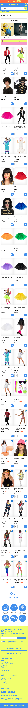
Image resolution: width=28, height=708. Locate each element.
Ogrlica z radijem (5, 488)
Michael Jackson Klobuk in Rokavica (20, 96)
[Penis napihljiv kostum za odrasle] (20, 146)
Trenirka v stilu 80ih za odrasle (6, 157)
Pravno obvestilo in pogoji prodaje (9, 675)
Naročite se (21, 638)
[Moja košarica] (26, 4)
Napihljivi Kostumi (7, 37)
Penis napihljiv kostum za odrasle (20, 157)
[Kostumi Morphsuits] (20, 30)
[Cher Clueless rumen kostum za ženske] (20, 478)
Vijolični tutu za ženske (6, 277)
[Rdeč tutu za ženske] (20, 176)
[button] (26, 31)
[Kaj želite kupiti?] (2, 5)
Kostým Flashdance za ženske (19, 368)
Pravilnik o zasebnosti (6, 677)
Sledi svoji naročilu (15, 653)
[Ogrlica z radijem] (7, 478)
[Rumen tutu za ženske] (20, 296)
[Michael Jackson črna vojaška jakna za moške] (20, 115)
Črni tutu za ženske (19, 277)
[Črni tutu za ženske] (20, 266)
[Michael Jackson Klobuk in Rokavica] (20, 85)
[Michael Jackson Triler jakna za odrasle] (7, 417)
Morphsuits (20, 37)
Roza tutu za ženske (5, 126)
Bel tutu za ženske (5, 337)
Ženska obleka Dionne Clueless (19, 519)
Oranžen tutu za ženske (6, 247)
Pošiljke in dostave (5, 665)
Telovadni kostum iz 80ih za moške (20, 429)
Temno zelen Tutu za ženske (19, 247)
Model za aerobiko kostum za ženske (20, 580)
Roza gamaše (17, 337)
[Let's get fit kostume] (7, 568)
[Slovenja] (2, 692)
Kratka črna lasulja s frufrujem (6, 187)
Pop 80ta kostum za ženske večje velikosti (6, 308)
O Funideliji (4, 684)
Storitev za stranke (14, 648)
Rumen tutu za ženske (19, 307)
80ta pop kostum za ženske (19, 66)
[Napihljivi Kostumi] (7, 30)
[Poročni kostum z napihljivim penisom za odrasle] (7, 447)
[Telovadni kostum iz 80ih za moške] (20, 417)
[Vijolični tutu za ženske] (7, 266)
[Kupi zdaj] (12, 73)
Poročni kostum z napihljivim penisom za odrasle (6, 459)
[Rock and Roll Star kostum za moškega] (7, 538)
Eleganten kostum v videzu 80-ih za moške (19, 549)
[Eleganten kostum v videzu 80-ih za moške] (20, 538)
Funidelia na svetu (5, 674)
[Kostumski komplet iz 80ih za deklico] (20, 387)
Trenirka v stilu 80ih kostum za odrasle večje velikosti (6, 368)
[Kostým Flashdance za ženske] (20, 357)
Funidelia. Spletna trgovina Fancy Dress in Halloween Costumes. (14, 4)
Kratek (5, 41)
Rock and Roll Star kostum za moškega (7, 549)
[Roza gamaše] (20, 327)
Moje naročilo (4, 662)
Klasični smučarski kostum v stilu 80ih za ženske (7, 519)
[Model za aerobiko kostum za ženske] (20, 568)
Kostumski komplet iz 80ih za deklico (20, 398)
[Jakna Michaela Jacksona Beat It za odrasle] (7, 55)
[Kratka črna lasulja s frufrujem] (7, 176)
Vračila (2, 666)
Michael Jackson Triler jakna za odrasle (6, 429)
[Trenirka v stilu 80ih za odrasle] (7, 146)
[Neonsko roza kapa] (20, 447)
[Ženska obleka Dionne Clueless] (20, 508)
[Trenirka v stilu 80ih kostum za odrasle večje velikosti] (7, 357)
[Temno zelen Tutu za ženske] (20, 236)
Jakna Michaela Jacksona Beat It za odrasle (7, 66)
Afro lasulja (3, 96)
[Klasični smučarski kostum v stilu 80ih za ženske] (7, 508)
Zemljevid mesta (5, 681)
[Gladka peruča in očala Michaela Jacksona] (7, 206)
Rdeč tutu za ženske (19, 186)
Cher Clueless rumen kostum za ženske (19, 489)
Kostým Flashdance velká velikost (7, 398)
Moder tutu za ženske (19, 216)
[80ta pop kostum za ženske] (20, 55)
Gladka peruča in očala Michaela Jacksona (6, 217)
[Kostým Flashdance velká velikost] (7, 387)
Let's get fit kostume (6, 579)
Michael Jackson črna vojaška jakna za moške (20, 127)
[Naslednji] (17, 593)
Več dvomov (4, 668)
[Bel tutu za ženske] (7, 327)
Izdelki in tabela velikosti (7, 663)
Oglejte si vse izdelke (14, 597)
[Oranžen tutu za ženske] (7, 236)
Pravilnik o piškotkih (6, 678)
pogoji (4, 642)
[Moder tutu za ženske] (20, 206)
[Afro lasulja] (7, 85)
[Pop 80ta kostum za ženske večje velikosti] (7, 296)
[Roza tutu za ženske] (7, 115)
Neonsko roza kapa (19, 458)
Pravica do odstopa (6, 679)
